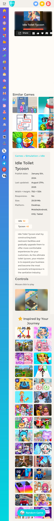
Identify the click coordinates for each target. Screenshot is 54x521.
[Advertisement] (27, 64)
